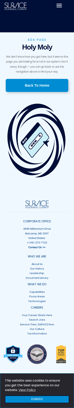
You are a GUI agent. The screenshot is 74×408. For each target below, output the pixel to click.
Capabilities (37, 292)
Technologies (37, 301)
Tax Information (37, 333)
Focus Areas (37, 296)
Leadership (37, 273)
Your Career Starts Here (37, 315)
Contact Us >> (37, 247)
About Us (37, 264)
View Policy (27, 390)
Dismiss (37, 399)
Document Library (37, 278)
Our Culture (37, 329)
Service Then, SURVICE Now (37, 324)
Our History (37, 268)
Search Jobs (37, 319)
